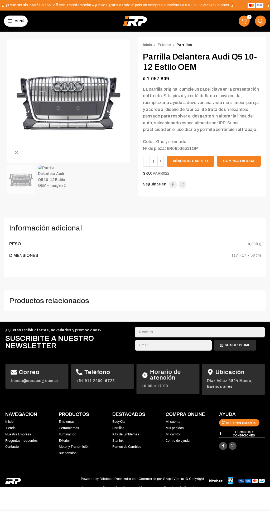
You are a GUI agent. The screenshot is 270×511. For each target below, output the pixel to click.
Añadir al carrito (190, 161)
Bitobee (106, 479)
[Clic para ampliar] (16, 153)
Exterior (164, 45)
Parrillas (184, 45)
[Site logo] (135, 21)
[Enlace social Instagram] (182, 185)
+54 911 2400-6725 (95, 381)
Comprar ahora (238, 161)
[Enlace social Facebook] (173, 185)
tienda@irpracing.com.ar (34, 381)
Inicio (147, 45)
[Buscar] (260, 21)
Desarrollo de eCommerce (135, 479)
